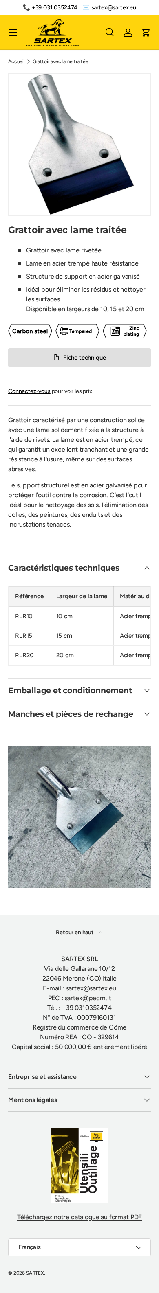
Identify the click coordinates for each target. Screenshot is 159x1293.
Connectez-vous (29, 391)
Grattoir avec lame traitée (60, 61)
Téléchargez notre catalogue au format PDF (79, 1217)
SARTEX (35, 1273)
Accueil (16, 61)
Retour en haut (75, 932)
